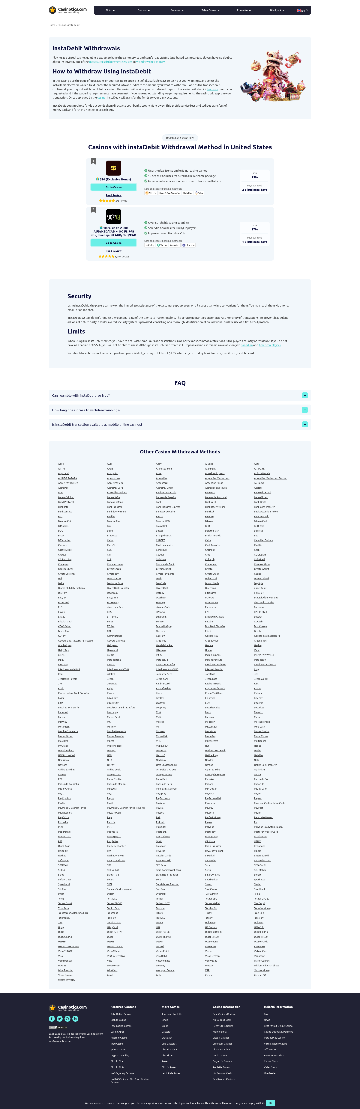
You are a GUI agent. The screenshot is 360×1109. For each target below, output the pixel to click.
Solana (111, 879)
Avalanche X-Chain (166, 492)
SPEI (109, 884)
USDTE (110, 941)
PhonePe (63, 822)
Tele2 (61, 898)
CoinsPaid (259, 559)
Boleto (160, 530)
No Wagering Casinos (122, 1073)
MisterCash (211, 726)
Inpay (61, 659)
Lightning (210, 697)
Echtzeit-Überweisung (266, 597)
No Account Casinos (224, 1073)
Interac (111, 664)
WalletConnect (262, 960)
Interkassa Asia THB (118, 669)
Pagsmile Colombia (69, 783)
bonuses (212, 89)
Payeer (258, 798)
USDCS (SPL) (65, 936)
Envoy (61, 611)
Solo (158, 879)
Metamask (64, 726)
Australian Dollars (117, 492)
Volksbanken (65, 960)
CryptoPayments (165, 573)
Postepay (210, 831)
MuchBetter (211, 740)
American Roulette (172, 1014)
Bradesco (112, 535)
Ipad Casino (117, 1043)
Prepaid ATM (163, 836)
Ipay (256, 669)
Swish (61, 893)
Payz (109, 817)
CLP (109, 559)
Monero (160, 731)
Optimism (259, 769)
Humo (208, 650)
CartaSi (111, 545)
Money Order (65, 736)
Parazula (112, 788)
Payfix (61, 803)
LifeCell (160, 697)
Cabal (110, 540)
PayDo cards (163, 798)
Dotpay (160, 592)
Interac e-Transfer (165, 664)
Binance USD (163, 521)
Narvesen (161, 750)
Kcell (61, 688)
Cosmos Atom (262, 564)
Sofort (257, 874)
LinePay (258, 697)
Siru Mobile (260, 869)
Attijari (258, 487)
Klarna (257, 688)
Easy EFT (63, 597)
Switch (110, 893)
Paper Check (65, 788)
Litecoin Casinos (221, 1049)
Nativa (257, 750)
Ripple (257, 850)
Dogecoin (112, 592)
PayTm (257, 812)
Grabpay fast (212, 640)
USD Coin (259, 927)
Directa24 (210, 587)
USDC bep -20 (114, 931)
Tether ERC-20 (261, 898)
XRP (207, 970)
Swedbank (260, 889)
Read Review (114, 195)
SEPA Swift (260, 865)
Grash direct (260, 640)
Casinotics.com (95, 1033)
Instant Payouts (213, 659)
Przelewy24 (260, 836)
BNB (207, 525)
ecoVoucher (211, 602)
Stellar (257, 884)
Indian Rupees (212, 654)
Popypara (112, 831)
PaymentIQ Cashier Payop (72, 807)
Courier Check (65, 568)
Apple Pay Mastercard (217, 478)
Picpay (208, 822)
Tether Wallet (212, 903)
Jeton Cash (211, 678)
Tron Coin (259, 912)
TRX (60, 922)
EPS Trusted (260, 611)
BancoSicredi (261, 497)
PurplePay (112, 841)
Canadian (247, 345)
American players (270, 345)
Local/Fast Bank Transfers (121, 707)
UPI (158, 927)
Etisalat (258, 616)
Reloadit (63, 850)
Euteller (209, 621)
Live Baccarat (169, 1043)
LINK (60, 702)
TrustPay (258, 917)
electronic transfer (264, 602)
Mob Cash (259, 726)
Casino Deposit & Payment (278, 1031)
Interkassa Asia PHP (69, 669)
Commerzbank (115, 564)
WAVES (62, 965)
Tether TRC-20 (114, 903)
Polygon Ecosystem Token (268, 826)
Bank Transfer (114, 506)
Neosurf (160, 755)
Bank (158, 501)
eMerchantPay (115, 607)
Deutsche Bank (115, 583)
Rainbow (161, 845)
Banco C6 (210, 492)
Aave (61, 463)
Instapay (63, 664)
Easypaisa (112, 597)
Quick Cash (64, 845)
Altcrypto (112, 473)
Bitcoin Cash (260, 521)
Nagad (257, 745)
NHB (109, 759)
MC (109, 721)
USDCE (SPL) (261, 931)
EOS (109, 611)
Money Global (261, 731)
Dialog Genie (212, 583)
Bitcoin (209, 521)
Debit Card (211, 578)
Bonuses (175, 10)
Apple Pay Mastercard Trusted (270, 478)
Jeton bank (162, 678)
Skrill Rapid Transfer (167, 874)
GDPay (61, 635)
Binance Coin (65, 521)
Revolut (160, 850)
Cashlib (258, 545)
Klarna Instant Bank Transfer (73, 693)
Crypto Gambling (120, 1055)
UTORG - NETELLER (68, 946)
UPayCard (112, 927)
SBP (109, 865)
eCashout (161, 597)
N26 (207, 745)
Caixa (208, 540)
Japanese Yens (164, 673)
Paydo (110, 798)
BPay (61, 535)
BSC (256, 535)
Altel (158, 473)
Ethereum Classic (214, 616)
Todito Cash (113, 908)
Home (52, 24)
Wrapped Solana (165, 970)
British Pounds (213, 535)
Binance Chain (261, 516)
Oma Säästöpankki (166, 764)
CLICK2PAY (260, 554)
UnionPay (210, 922)
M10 (158, 712)
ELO (60, 607)
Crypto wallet (261, 568)
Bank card (210, 501)
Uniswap (258, 922)
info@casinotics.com (60, 1040)
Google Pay (211, 635)
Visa (60, 955)
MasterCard (113, 717)
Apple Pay (161, 478)
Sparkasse (259, 879)
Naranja (111, 750)
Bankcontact (65, 511)
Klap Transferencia (215, 688)
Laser (61, 697)
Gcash (257, 631)
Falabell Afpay (164, 626)
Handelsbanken (164, 645)
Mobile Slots (220, 1031)
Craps (165, 1025)
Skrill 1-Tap (113, 874)
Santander (210, 860)
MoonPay (210, 736)
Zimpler (209, 975)
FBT (109, 631)
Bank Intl (63, 506)
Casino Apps (117, 1031)
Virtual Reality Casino (275, 1043)
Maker (61, 717)
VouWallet (211, 960)
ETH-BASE (112, 616)
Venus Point (162, 951)
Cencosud (161, 549)
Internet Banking (214, 669)
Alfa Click (259, 468)
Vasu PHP (259, 946)
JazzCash (210, 673)
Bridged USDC (164, 535)
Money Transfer (115, 736)
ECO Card (63, 602)
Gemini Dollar (114, 635)
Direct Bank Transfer (118, 587)
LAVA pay (112, 697)
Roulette (242, 10)
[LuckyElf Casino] (113, 216)
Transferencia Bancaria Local (73, 912)
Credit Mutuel (163, 568)
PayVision (63, 817)
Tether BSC (211, 898)
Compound (211, 564)
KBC (256, 683)
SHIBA (61, 869)
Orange (62, 774)
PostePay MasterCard (266, 831)
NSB (256, 759)
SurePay (160, 889)
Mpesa (110, 740)
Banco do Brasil (262, 492)
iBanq (257, 650)
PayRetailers (65, 812)
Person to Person (263, 817)
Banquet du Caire (165, 511)
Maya (257, 717)
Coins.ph (209, 559)
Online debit (114, 769)
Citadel (160, 554)
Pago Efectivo (114, 779)
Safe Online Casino (121, 1014)
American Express (215, 473)
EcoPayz (160, 602)
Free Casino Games (121, 1025)
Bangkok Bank (115, 501)
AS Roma (259, 482)
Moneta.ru (210, 731)
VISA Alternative (116, 955)
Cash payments (164, 545)
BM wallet (161, 525)
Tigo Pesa (63, 908)
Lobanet (258, 702)
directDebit (260, 587)
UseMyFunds (261, 941)
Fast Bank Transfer (215, 626)
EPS (207, 611)
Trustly (208, 917)
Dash (158, 578)
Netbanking (211, 755)
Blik (109, 525)
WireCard (112, 970)
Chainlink (210, 549)
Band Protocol (66, 501)
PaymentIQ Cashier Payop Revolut (126, 807)
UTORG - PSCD (115, 946)
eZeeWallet (64, 626)
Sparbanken (211, 879)
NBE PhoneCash (66, 755)
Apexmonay (113, 478)
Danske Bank (114, 578)
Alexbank (210, 468)
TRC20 (159, 912)
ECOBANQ (112, 602)
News (267, 1019)
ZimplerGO (260, 975)
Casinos (142, 10)
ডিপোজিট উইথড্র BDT (67, 979)
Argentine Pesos (214, 482)
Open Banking (212, 769)
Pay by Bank (260, 788)
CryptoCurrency (66, 573)
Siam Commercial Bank (168, 869)
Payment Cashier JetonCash (269, 803)
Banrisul (209, 511)
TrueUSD (160, 917)
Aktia (110, 468)
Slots (109, 10)
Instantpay (260, 659)
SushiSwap (211, 889)
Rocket (62, 855)
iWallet (111, 673)
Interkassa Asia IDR (215, 664)
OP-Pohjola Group (166, 769)
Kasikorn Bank (213, 683)
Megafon (210, 721)
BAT (60, 516)
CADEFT (160, 540)
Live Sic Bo (167, 1055)
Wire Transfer (65, 970)
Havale (209, 645)
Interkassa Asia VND (167, 669)
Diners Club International (72, 587)
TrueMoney (64, 917)
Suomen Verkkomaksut (119, 889)
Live (207, 702)
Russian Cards (163, 855)
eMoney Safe (163, 607)
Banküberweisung (117, 511)
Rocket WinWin (115, 855)
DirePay (62, 592)
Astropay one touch (216, 487)
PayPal (160, 807)
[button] (302, 10)
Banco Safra (113, 497)
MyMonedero (114, 745)
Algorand (63, 473)
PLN (60, 826)
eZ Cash (258, 621)
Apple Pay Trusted (68, 482)
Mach (208, 712)
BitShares (63, 525)
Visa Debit (161, 955)
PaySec (160, 812)
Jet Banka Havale (67, 678)
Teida (257, 893)
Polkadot (161, 826)
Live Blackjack (169, 1049)
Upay (61, 927)
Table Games (209, 10)
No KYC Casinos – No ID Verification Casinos (130, 1080)
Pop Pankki (64, 831)
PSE (60, 841)
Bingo (165, 1019)
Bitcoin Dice (117, 1061)
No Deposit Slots (222, 1019)
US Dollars (211, 927)
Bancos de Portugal (216, 497)
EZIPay (110, 626)
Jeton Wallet (261, 678)
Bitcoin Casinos (221, 1037)
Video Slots (270, 1067)
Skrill (61, 874)
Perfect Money (213, 817)
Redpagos (259, 845)
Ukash (159, 922)
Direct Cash (162, 587)
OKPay (110, 764)
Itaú (60, 673)
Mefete (160, 721)
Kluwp (110, 693)
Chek (257, 549)
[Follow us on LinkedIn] (75, 1019)
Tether (159, 898)
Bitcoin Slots (117, 1067)
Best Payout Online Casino (278, 1025)
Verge (208, 951)
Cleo (207, 554)
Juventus (112, 683)
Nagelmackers (66, 750)
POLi (109, 826)
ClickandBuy (64, 559)
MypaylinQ (162, 745)
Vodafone (259, 955)
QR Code (210, 841)
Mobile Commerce (68, 731)
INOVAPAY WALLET (265, 654)
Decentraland (261, 578)
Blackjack (275, 10)
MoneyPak (161, 736)
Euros (110, 621)
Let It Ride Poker (171, 1073)
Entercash (210, 607)
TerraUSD (112, 898)
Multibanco (260, 740)
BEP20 (159, 516)
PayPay (209, 807)
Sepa (208, 865)
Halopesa (112, 645)
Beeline (111, 516)
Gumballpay (64, 645)
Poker (165, 1061)
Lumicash (63, 712)
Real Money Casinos (224, 1079)
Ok (270, 1103)
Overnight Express (215, 774)
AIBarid (209, 463)
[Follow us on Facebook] (52, 1019)
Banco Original (66, 497)
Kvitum (258, 693)
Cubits (257, 573)
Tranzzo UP (113, 912)
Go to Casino (114, 187)
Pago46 (209, 779)
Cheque (62, 554)
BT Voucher (64, 540)
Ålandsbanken (164, 468)
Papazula (259, 783)
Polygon (209, 826)
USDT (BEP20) (163, 936)
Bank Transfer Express (168, 506)
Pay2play (161, 793)
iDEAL (61, 654)
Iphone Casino (118, 1049)
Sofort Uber (64, 879)
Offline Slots (271, 1049)
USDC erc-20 (163, 931)
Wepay (209, 965)
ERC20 (61, 616)
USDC (61, 931)
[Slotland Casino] (113, 168)
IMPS (159, 654)
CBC (109, 549)
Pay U (61, 793)
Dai (60, 578)
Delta (61, 583)
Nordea (209, 759)
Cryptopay (112, 573)
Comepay (63, 564)
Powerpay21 (114, 836)
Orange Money (164, 774)
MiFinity (111, 726)
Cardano (63, 545)
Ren (109, 850)
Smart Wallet (212, 874)
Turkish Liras (114, 922)
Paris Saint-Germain (166, 788)
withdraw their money (150, 61)
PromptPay (211, 836)
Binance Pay (113, 521)
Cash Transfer (212, 545)
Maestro (258, 712)
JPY (60, 683)
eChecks (209, 597)
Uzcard (160, 946)
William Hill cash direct (266, 965)
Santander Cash (262, 860)
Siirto (208, 869)
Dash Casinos (220, 1055)
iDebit (110, 654)
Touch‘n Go (211, 908)
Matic (159, 717)
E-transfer (210, 592)
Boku (110, 530)
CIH (109, 554)
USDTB (62, 941)
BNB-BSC (259, 525)
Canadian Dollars (263, 540)
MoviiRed (63, 740)
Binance (209, 516)
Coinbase (161, 559)
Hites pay (161, 650)
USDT (110, 936)
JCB (256, 673)
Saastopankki (261, 855)
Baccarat (166, 1031)
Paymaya (210, 803)
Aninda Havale (262, 473)
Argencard (162, 482)
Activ (159, 463)
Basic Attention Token (266, 511)
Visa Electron (212, 955)
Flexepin (160, 631)
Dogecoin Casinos (222, 1061)
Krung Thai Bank (214, 693)
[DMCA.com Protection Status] (58, 1027)
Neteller (258, 755)
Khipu (110, 688)
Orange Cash (114, 774)
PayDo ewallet (213, 798)
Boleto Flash (212, 530)
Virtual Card (260, 951)
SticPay (62, 889)
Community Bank (165, 564)
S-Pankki (209, 855)
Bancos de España (166, 497)
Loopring (161, 707)
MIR (158, 726)
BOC (60, 530)
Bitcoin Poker (169, 1067)
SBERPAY (63, 865)
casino (101, 97)
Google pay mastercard (267, 635)
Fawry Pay (63, 631)
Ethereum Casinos (222, 1043)
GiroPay (160, 635)
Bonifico (258, 530)
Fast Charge (260, 626)
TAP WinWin (211, 893)
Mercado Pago (262, 721)
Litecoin (160, 702)
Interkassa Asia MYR (265, 664)
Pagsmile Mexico (116, 783)
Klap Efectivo (163, 688)
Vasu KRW (210, 946)
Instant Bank (114, 659)
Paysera (209, 812)
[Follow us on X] (60, 1019)
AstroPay (63, 487)
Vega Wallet (114, 951)
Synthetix (161, 893)
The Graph (259, 903)
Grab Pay (161, 640)
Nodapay (161, 759)
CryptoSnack (212, 573)
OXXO (257, 774)
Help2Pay (63, 650)
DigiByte (258, 583)
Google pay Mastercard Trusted (75, 640)
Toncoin (160, 908)
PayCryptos (64, 798)
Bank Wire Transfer (264, 506)
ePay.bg (160, 611)
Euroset (160, 621)
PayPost (258, 807)
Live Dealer (270, 1073)
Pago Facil (161, 779)
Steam (208, 884)
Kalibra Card (163, 683)
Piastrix (111, 822)
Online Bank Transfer (265, 764)
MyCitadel (63, 745)
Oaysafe (62, 764)
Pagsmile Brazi (262, 779)
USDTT (159, 941)
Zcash (110, 975)
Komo (159, 693)
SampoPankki (163, 860)
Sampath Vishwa (116, 860)
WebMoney (113, 965)
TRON (208, 912)
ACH (109, 463)
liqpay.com (113, 702)
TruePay (111, 917)
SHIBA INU (113, 869)
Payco (257, 793)
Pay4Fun (209, 793)
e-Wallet (258, 592)
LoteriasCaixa (212, 707)
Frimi (208, 631)
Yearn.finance (65, 975)
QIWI (159, 841)
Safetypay (63, 860)
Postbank (161, 831)
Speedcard (64, 884)
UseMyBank (211, 941)
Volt (109, 960)
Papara (209, 783)
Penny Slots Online (223, 1025)
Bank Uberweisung (215, 506)
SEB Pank (161, 865)
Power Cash (64, 836)
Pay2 (109, 793)
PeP (158, 817)
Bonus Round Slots (274, 1055)
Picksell (160, 822)
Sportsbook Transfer (167, 884)
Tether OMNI (65, 903)
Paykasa (160, 803)
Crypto (209, 568)
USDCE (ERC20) (213, 931)
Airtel (257, 463)
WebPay (160, 965)
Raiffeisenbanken (116, 845)
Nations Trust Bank (215, 750)
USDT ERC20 (212, 936)
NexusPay (63, 759)
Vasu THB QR (65, 951)
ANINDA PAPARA (67, 478)
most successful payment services (110, 61)
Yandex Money (262, 970)
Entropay (259, 607)
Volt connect (163, 960)
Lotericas (259, 707)
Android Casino (119, 1037)
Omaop (209, 764)
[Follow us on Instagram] (67, 1019)
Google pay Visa (116, 640)
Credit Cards (114, 568)
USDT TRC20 (261, 936)
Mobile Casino (118, 1019)
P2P (60, 779)
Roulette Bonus (221, 1067)
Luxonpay (112, 712)
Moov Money (261, 736)
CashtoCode (65, 549)
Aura (60, 492)
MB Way (62, 721)
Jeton (110, 678)
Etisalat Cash (65, 621)
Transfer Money (262, 908)
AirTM (61, 468)
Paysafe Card (114, 812)
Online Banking (66, 769)
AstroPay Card (115, 487)
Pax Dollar (211, 788)
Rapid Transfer (213, 845)
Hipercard (112, 650)
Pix (255, 822)
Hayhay (258, 645)
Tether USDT (163, 903)
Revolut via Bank (214, 850)
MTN (158, 740)
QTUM (257, 841)
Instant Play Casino (274, 1037)
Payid (110, 803)
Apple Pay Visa (115, 482)
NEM (109, 755)
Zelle (158, 975)
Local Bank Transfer (69, 707)
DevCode (161, 583)
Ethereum (161, 616)
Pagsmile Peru (164, 783)
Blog (266, 1014)
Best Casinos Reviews (224, 1014)
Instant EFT (162, 659)
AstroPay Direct (164, 487)
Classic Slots (271, 1061)
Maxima (209, 717)
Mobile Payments (116, 731)
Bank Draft (260, 501)
